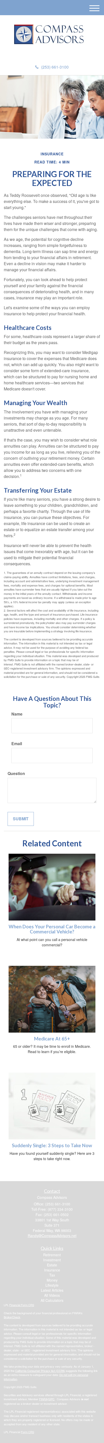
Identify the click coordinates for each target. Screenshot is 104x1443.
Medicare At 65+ (52, 1038)
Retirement (52, 1254)
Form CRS (27, 1432)
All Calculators (52, 1300)
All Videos (52, 1295)
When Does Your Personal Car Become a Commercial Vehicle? (52, 929)
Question (16, 773)
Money (52, 1280)
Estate (52, 1264)
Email (16, 743)
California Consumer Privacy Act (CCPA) (40, 1371)
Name (16, 714)
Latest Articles (52, 1290)
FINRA (43, 1399)
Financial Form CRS (21, 1305)
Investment (52, 1259)
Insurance (52, 1269)
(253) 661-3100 (55, 67)
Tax (52, 1275)
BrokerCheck (12, 1317)
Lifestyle (52, 1285)
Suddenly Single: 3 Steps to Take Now (52, 1145)
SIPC (51, 1399)
